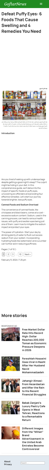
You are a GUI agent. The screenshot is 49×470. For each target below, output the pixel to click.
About (7, 461)
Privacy (8, 464)
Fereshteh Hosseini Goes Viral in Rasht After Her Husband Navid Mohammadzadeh (34, 365)
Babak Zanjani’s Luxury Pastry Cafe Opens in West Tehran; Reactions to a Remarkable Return (33, 411)
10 (20, 254)
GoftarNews (15, 4)
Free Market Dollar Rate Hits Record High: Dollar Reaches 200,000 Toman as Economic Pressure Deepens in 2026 (34, 340)
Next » (28, 254)
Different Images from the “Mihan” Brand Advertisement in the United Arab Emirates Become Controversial (33, 439)
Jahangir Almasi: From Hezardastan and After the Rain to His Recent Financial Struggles (34, 387)
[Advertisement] (24, 61)
